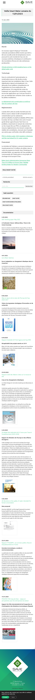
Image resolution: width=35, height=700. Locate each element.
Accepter (5, 697)
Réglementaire (6, 198)
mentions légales (17, 688)
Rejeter (13, 697)
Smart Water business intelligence (12, 201)
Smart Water (15, 198)
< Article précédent (8, 177)
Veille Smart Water (9, 170)
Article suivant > (28, 177)
